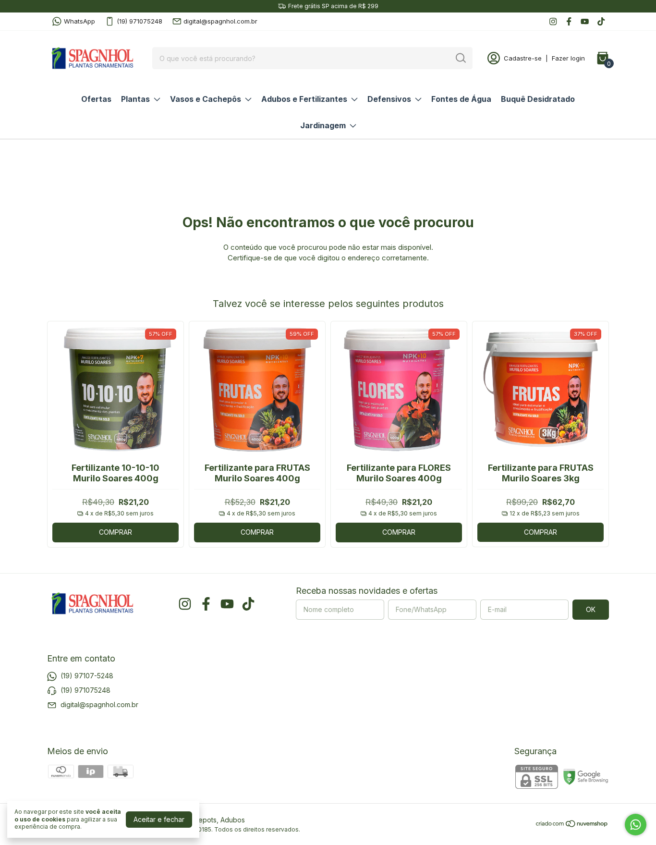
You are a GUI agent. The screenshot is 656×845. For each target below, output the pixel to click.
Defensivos (389, 99)
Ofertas (96, 99)
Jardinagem (323, 125)
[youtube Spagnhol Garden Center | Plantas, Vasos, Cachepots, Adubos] (585, 21)
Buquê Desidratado (538, 99)
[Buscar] (460, 58)
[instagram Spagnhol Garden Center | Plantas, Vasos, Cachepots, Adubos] (553, 21)
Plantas (135, 99)
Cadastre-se (523, 58)
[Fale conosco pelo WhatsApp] (635, 824)
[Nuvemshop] (572, 825)
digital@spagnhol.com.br (220, 21)
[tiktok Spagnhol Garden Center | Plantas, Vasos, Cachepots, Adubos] (601, 21)
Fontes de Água (461, 99)
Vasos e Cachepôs (205, 99)
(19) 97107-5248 (87, 675)
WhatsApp (79, 21)
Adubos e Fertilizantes (304, 99)
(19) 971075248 (139, 21)
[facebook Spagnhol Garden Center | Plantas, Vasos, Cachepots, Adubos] (569, 21)
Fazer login (568, 58)
